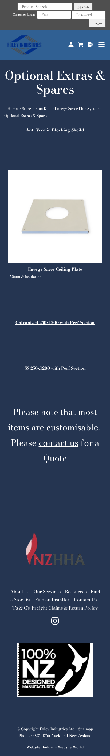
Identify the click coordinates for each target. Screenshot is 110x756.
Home (12, 109)
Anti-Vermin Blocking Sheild (55, 130)
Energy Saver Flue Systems (78, 109)
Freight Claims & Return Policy (65, 607)
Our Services (47, 591)
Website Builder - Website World (55, 747)
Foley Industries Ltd (57, 729)
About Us (19, 591)
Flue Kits (42, 109)
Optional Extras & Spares (26, 116)
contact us (58, 442)
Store (26, 109)
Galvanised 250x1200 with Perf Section (55, 323)
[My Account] (71, 44)
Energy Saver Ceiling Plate (55, 269)
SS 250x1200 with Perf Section (55, 368)
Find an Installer (52, 599)
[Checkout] (91, 44)
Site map (85, 729)
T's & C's (21, 607)
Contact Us (85, 599)
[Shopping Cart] (81, 44)
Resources (76, 591)
